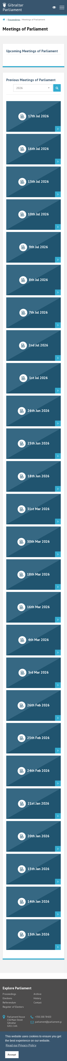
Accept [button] (12, 1054)
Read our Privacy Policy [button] (21, 1045)
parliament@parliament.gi (48, 1021)
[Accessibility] (54, 7)
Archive (37, 994)
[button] (33, 88)
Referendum (9, 1002)
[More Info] (33, 116)
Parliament (13, 7)
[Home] (4, 19)
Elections (7, 998)
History (37, 998)
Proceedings (14, 19)
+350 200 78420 (43, 1016)
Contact (37, 1002)
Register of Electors (13, 1006)
